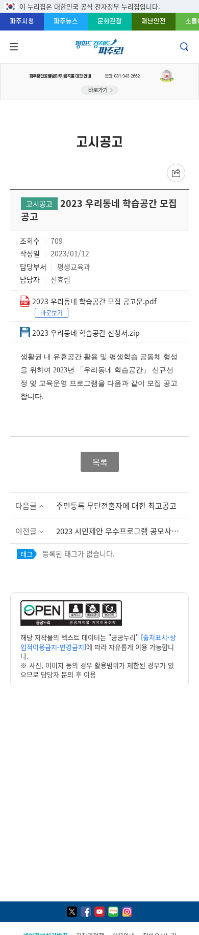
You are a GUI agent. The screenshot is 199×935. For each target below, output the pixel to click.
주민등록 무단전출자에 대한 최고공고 (116, 505)
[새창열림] (71, 623)
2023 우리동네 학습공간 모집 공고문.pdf (94, 301)
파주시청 (22, 21)
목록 (99, 462)
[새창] (72, 912)
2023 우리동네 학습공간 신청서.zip (86, 333)
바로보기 (51, 312)
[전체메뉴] (13, 47)
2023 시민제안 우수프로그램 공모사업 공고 (122, 530)
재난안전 (153, 21)
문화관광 (109, 21)
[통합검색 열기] (185, 47)
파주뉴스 (66, 21)
